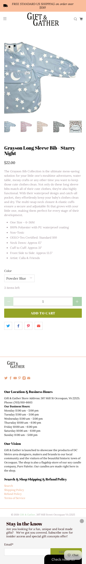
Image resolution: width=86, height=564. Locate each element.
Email (8, 544)
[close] (82, 521)
